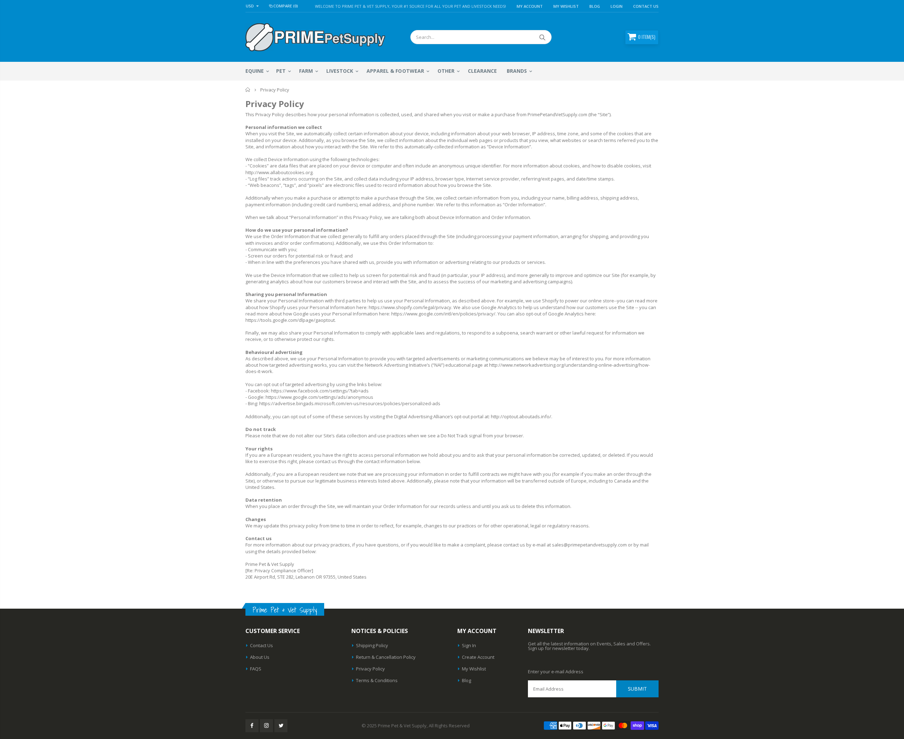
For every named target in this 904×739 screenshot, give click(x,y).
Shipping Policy (372, 645)
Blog (594, 6)
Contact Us (646, 6)
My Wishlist (474, 669)
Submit (637, 688)
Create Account (478, 657)
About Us (259, 657)
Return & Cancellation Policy (386, 657)
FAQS (255, 669)
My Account (530, 6)
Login (617, 6)
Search (543, 37)
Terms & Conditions (377, 680)
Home (248, 90)
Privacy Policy (370, 669)
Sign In (469, 645)
